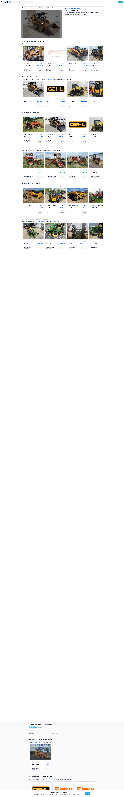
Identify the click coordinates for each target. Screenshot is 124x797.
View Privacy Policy (79, 794)
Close (87, 793)
